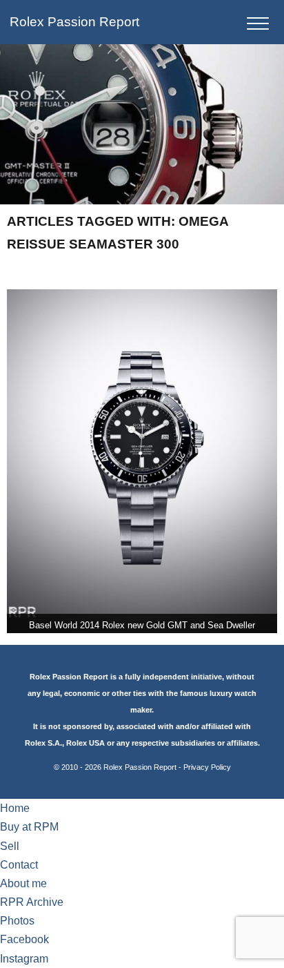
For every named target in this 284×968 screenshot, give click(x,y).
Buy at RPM (29, 827)
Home (15, 808)
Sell (9, 846)
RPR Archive (31, 902)
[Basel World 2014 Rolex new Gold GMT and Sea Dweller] (141, 461)
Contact (19, 865)
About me (23, 883)
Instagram (24, 959)
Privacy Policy (207, 767)
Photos (17, 921)
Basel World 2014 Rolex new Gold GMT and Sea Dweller (142, 625)
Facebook (24, 939)
